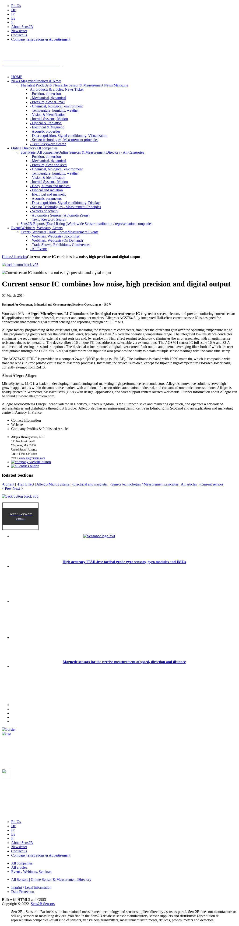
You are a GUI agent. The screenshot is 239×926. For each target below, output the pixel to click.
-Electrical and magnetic (90, 484)
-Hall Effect (25, 484)
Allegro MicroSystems (53, 484)
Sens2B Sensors (43, 904)
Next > (18, 488)
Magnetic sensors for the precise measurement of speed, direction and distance (124, 662)
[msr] (6, 734)
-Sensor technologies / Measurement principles (144, 484)
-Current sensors (211, 484)
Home (6, 257)
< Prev (7, 488)
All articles (19, 257)
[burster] (9, 729)
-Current (8, 484)
